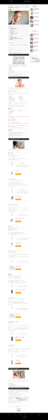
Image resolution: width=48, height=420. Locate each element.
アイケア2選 (11, 35)
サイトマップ (14, 414)
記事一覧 (9, 414)
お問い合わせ (20, 414)
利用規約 (25, 414)
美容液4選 (11, 36)
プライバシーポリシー (31, 414)
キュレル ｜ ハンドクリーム (13, 34)
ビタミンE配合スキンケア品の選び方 (13, 28)
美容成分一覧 (11, 39)
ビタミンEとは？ (11, 27)
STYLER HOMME (27, 1)
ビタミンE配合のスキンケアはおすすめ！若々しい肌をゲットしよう (16, 38)
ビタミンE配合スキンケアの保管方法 (13, 37)
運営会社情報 (38, 414)
